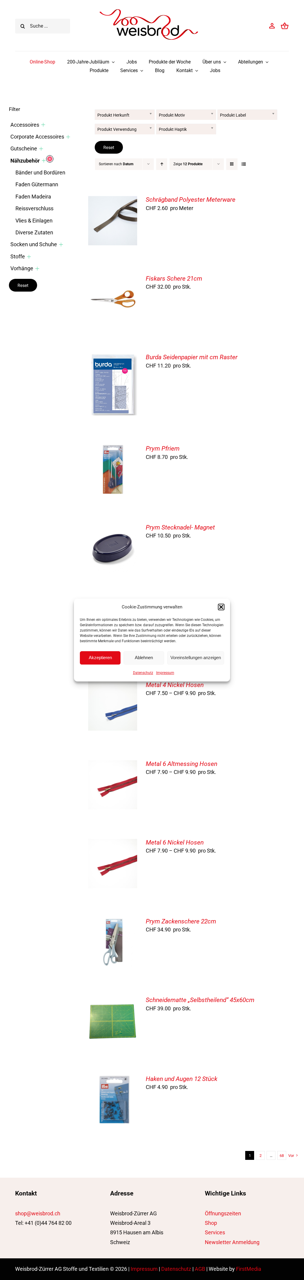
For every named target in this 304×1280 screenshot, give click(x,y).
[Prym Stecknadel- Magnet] (112, 528)
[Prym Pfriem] (112, 449)
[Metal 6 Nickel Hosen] (112, 843)
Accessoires (24, 125)
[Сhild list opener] (43, 125)
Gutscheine (23, 148)
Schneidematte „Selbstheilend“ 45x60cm (200, 1000)
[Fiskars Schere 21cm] (112, 279)
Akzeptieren (100, 657)
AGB (200, 1269)
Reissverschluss (34, 208)
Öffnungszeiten (223, 1213)
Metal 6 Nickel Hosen (175, 842)
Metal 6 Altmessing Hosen (181, 763)
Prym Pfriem (163, 448)
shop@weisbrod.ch (37, 1213)
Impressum (165, 673)
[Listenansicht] (243, 164)
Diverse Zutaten (34, 232)
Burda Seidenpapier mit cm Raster (192, 357)
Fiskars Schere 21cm (174, 278)
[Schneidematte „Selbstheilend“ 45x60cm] (112, 1001)
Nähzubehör (25, 161)
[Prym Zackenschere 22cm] (112, 922)
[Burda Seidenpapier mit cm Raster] (112, 358)
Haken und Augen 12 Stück (181, 1078)
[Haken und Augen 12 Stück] (112, 1080)
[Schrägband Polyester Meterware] (112, 201)
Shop (211, 1223)
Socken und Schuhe (33, 244)
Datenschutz (143, 673)
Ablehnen (144, 657)
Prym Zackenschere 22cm (181, 921)
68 (282, 1155)
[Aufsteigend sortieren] (161, 164)
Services (215, 1232)
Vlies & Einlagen (34, 220)
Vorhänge (21, 268)
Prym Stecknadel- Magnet (180, 527)
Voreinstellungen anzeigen (195, 657)
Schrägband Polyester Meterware (190, 199)
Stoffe (17, 256)
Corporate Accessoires (37, 136)
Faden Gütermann (36, 184)
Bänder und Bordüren (40, 172)
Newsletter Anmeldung (232, 1242)
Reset (108, 147)
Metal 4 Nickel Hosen (175, 685)
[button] (221, 607)
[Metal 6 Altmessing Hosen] (112, 765)
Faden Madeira (33, 196)
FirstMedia (248, 1269)
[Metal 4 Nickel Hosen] (112, 686)
